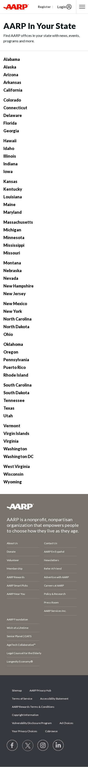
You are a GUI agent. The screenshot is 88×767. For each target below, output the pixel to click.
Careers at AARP (54, 585)
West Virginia (16, 466)
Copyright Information (25, 715)
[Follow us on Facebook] (12, 745)
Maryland (12, 212)
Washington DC (18, 456)
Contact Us (50, 543)
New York (12, 311)
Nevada (10, 278)
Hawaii (9, 140)
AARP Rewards (16, 577)
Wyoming (12, 481)
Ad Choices (66, 723)
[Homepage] (16, 6)
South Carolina (17, 384)
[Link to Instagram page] (43, 745)
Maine (9, 204)
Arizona (10, 74)
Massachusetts (18, 222)
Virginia (11, 441)
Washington (15, 448)
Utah (8, 415)
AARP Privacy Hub (40, 690)
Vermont (11, 425)
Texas (8, 408)
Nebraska (12, 270)
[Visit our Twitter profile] (27, 745)
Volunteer (13, 560)
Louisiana (12, 196)
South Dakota (16, 392)
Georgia (11, 130)
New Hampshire (18, 285)
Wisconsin (13, 474)
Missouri (11, 252)
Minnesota (13, 237)
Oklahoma (13, 344)
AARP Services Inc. (55, 611)
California (12, 90)
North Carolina (17, 318)
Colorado (12, 99)
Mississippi (13, 245)
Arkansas (12, 82)
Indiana (10, 163)
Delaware (12, 115)
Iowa (8, 171)
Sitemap (17, 690)
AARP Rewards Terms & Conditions (33, 706)
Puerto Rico (14, 367)
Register (44, 7)
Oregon (10, 351)
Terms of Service (22, 698)
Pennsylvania (16, 359)
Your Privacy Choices (24, 731)
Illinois (9, 156)
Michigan (12, 229)
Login (61, 7)
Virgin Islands (16, 433)
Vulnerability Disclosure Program (32, 723)
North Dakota (16, 326)
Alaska (9, 66)
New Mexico (15, 303)
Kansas (10, 181)
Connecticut (15, 107)
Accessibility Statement (54, 698)
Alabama (11, 59)
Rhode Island (15, 375)
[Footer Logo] (44, 506)
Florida (10, 123)
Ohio (8, 334)
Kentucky (12, 189)
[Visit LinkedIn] (58, 745)
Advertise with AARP (56, 577)
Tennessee (14, 400)
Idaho (8, 148)
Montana (12, 262)
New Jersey (14, 293)
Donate (11, 551)
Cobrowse (51, 731)
